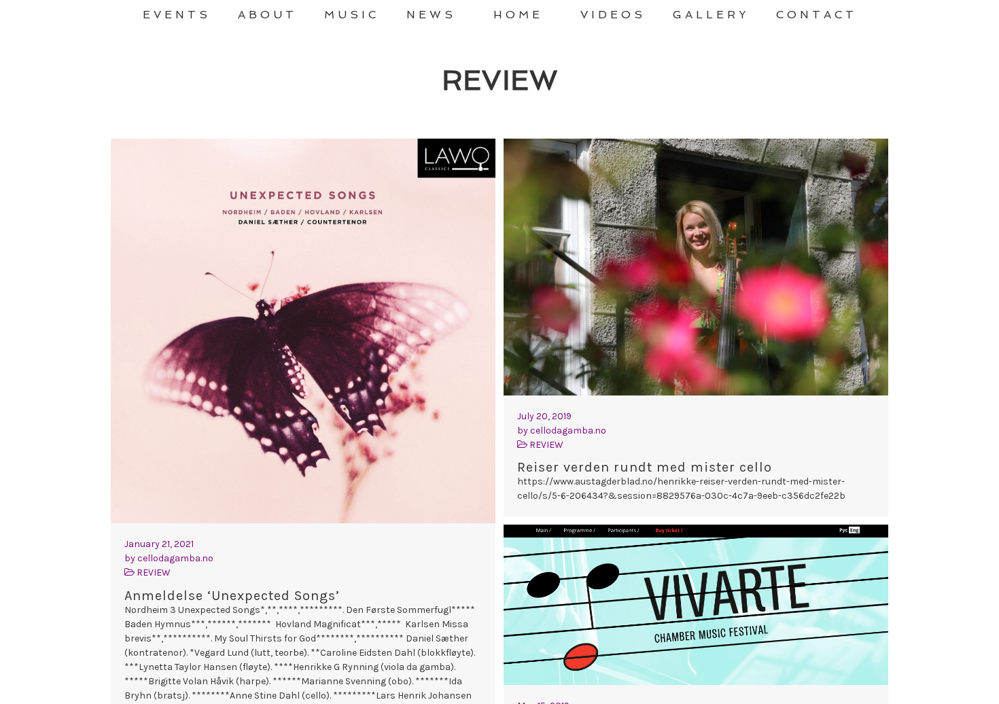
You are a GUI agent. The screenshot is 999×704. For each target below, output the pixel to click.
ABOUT (267, 14)
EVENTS (177, 14)
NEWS (431, 14)
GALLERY (711, 14)
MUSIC (351, 14)
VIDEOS (613, 14)
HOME (518, 14)
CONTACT (816, 14)
